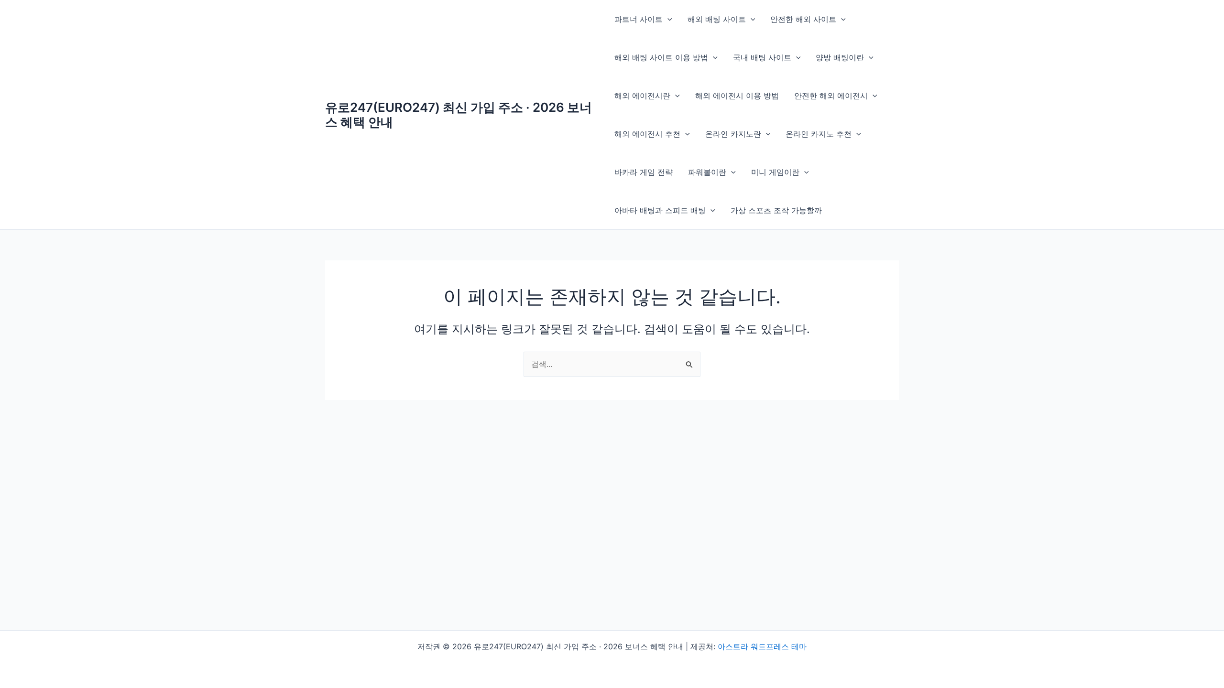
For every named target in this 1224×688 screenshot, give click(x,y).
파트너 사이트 (638, 19)
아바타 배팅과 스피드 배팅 (660, 210)
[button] (667, 19)
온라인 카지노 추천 (819, 134)
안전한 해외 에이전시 (831, 95)
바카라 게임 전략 (643, 172)
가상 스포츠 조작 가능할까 (776, 210)
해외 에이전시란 (642, 95)
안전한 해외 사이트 (803, 19)
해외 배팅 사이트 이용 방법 (661, 57)
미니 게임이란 (775, 172)
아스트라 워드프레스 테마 (762, 646)
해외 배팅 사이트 (717, 19)
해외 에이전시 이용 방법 (737, 95)
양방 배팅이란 (840, 57)
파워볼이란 (707, 172)
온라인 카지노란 (733, 134)
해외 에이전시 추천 (647, 134)
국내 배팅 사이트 (762, 57)
